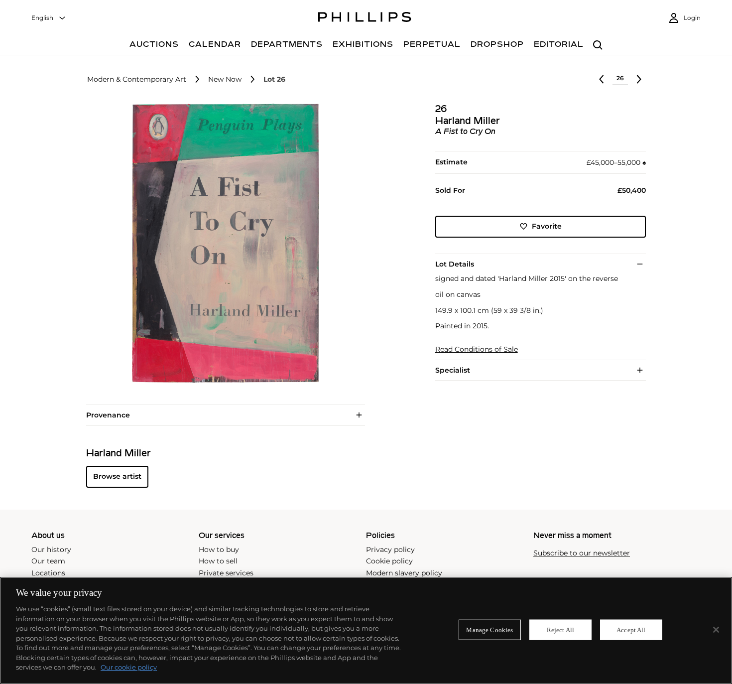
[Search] (598, 45)
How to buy (219, 549)
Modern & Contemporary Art (136, 79)
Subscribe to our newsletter (581, 553)
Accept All (630, 629)
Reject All (560, 629)
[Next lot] (639, 79)
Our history (51, 549)
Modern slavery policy (404, 572)
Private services (226, 572)
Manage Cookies (489, 629)
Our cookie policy (129, 667)
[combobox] (48, 18)
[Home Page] (364, 18)
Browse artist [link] (117, 476)
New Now (225, 79)
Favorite (547, 226)
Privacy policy (390, 549)
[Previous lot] (602, 79)
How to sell (218, 560)
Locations (48, 572)
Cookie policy (389, 560)
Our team (48, 560)
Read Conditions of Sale (476, 349)
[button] (222, 243)
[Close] (716, 630)
